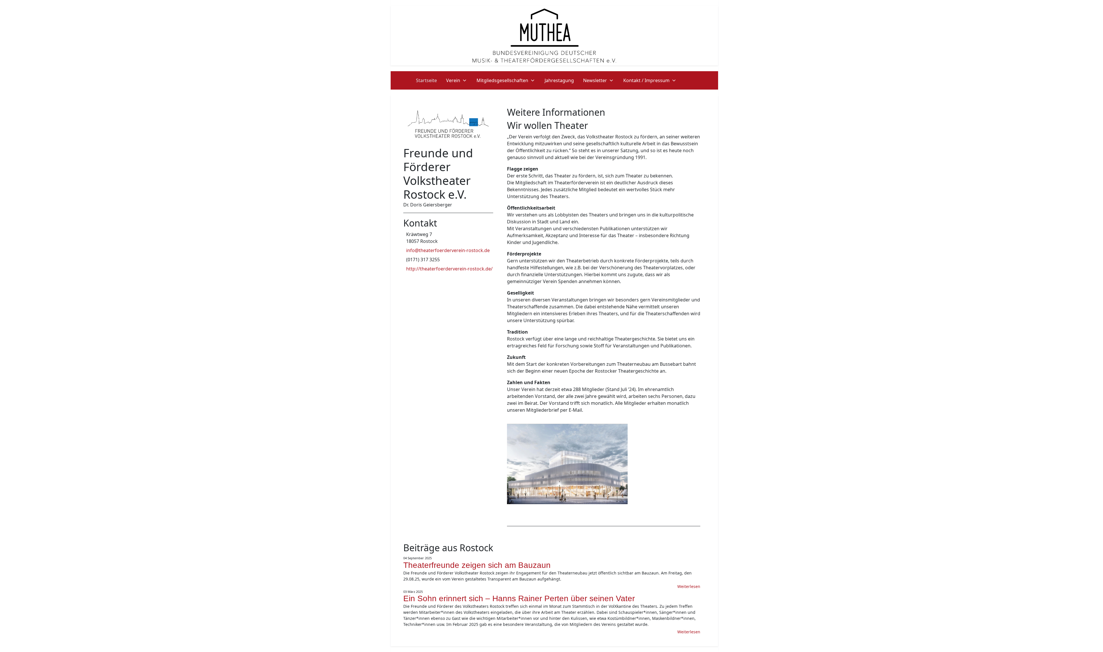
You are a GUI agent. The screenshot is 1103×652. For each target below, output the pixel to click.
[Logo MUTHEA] (544, 35)
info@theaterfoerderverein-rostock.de (448, 250)
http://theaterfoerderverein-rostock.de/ (449, 269)
